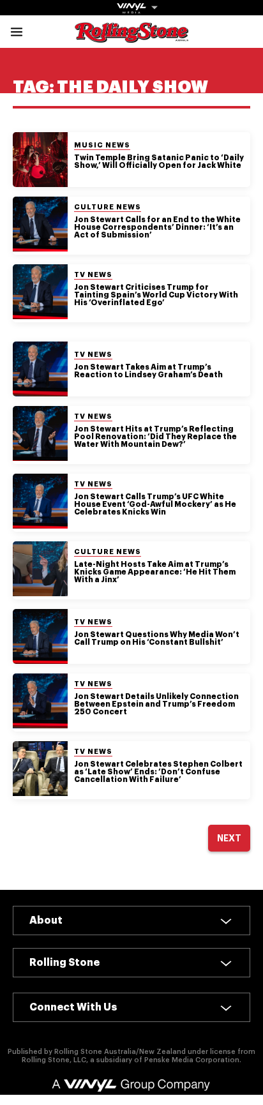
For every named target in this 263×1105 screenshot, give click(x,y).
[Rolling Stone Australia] (131, 36)
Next (229, 838)
